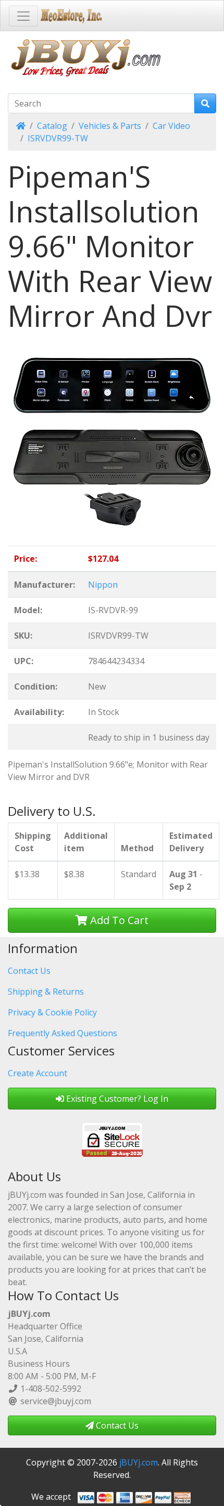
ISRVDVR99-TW (58, 138)
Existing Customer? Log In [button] (116, 1098)
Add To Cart (118, 920)
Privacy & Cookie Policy (52, 1012)
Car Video (171, 125)
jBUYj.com (138, 1462)
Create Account (37, 1073)
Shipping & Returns (46, 991)
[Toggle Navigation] (23, 16)
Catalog (52, 125)
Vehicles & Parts (110, 125)
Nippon (103, 584)
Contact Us (29, 970)
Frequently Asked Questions (62, 1033)
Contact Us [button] (116, 1425)
